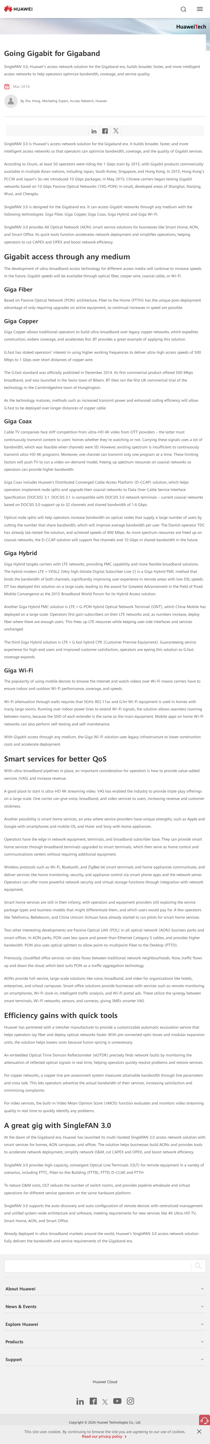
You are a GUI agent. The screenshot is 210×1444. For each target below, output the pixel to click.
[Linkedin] (94, 132)
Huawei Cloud (105, 1382)
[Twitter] (116, 132)
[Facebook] (105, 132)
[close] (199, 1432)
